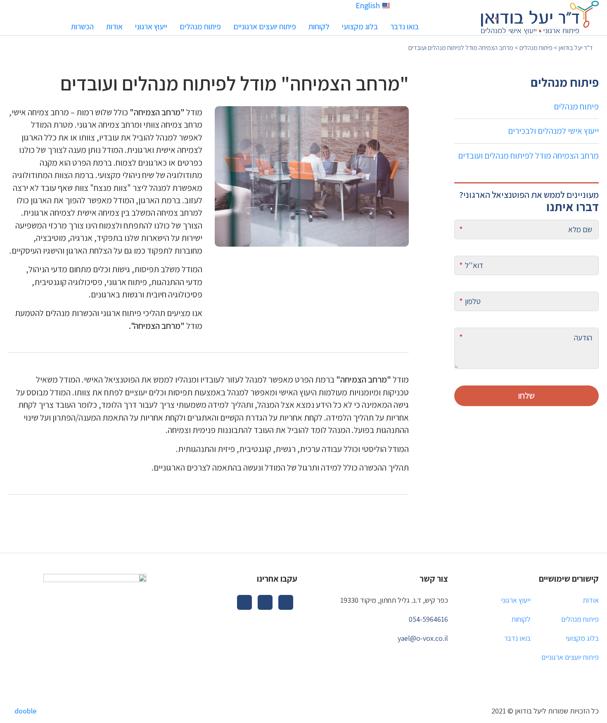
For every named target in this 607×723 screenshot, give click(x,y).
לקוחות (319, 26)
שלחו (526, 395)
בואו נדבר (404, 26)
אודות (114, 26)
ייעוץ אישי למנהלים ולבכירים (553, 130)
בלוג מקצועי (360, 26)
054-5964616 (428, 619)
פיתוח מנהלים (200, 26)
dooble (25, 711)
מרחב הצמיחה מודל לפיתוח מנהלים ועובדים (528, 155)
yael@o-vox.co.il (423, 638)
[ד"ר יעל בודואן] (540, 16)
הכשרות (82, 26)
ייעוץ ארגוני (151, 26)
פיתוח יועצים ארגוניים (264, 26)
